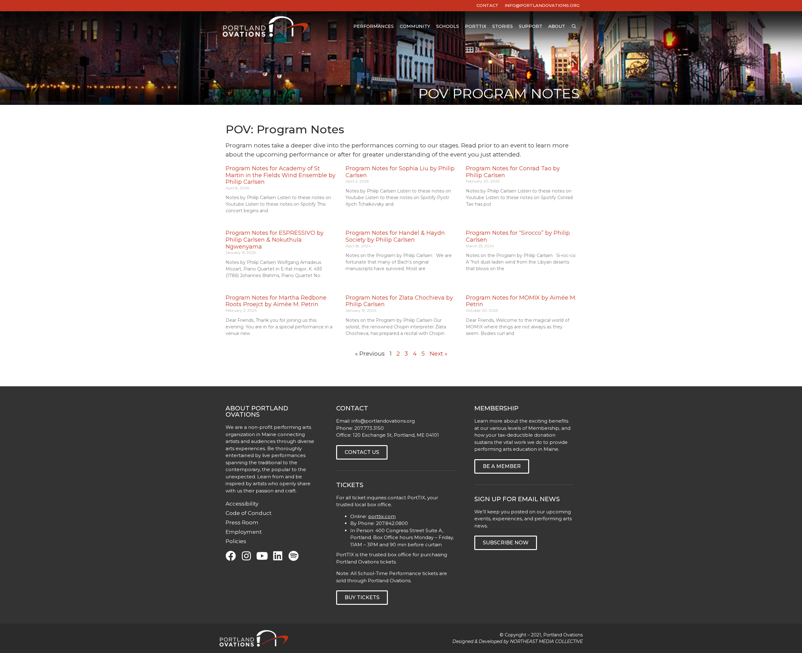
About (556, 26)
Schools (447, 26)
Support (530, 26)
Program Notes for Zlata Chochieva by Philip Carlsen (399, 301)
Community (415, 26)
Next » (438, 353)
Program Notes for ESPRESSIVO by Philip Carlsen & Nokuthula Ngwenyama (275, 239)
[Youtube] (262, 556)
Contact (487, 5)
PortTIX (475, 26)
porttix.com (382, 516)
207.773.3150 (369, 428)
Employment (244, 532)
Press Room (242, 522)
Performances (373, 26)
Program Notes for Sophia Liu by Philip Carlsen (400, 172)
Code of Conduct (249, 513)
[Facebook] (231, 556)
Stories (502, 26)
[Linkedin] (278, 556)
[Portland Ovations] (266, 26)
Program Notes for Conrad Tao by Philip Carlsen (513, 172)
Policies (236, 541)
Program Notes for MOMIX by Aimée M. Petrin (521, 301)
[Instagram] (246, 556)
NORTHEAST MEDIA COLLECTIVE (546, 641)
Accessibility (242, 504)
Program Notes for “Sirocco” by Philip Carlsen (518, 236)
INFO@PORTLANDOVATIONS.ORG (542, 5)
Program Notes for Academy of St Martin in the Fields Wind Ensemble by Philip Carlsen (281, 175)
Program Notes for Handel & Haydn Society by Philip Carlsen (395, 236)
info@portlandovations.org (383, 421)
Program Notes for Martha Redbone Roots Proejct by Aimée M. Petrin (276, 301)
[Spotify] (293, 556)
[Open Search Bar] (574, 26)
